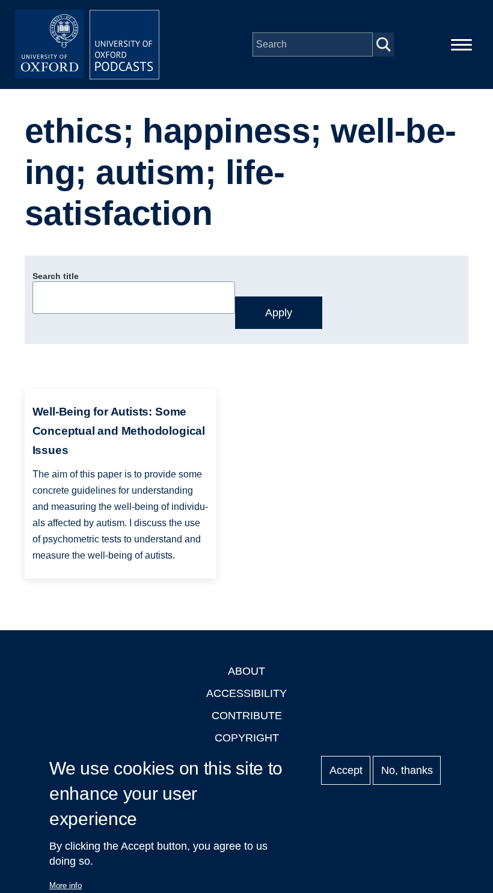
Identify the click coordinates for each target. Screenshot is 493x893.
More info (65, 885)
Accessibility (246, 693)
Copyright (247, 738)
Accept (346, 770)
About (246, 671)
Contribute (247, 716)
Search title (55, 276)
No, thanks (407, 770)
